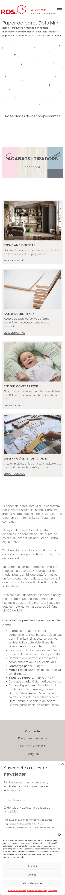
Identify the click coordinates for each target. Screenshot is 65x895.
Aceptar (32, 866)
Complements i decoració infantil (37, 31)
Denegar (32, 874)
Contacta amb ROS (33, 746)
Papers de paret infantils (16, 35)
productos (17, 27)
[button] (60, 834)
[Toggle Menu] (59, 9)
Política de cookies (17, 891)
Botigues (33, 754)
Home (5, 27)
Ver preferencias (32, 883)
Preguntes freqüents (32, 738)
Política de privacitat (37, 891)
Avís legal (52, 891)
